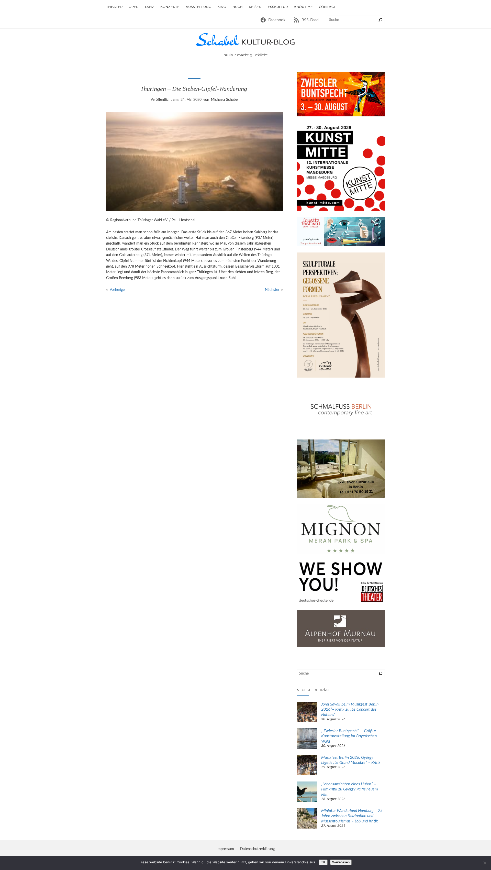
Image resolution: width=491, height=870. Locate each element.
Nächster (272, 290)
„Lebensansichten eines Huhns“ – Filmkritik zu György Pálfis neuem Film (349, 789)
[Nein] (484, 862)
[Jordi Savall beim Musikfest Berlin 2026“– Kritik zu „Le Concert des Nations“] (307, 713)
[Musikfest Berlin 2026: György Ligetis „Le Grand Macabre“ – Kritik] (307, 766)
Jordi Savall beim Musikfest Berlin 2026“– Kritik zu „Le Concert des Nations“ (349, 709)
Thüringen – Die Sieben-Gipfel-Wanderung (194, 88)
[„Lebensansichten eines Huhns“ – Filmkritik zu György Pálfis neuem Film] (307, 792)
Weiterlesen (341, 862)
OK (323, 862)
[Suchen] (380, 20)
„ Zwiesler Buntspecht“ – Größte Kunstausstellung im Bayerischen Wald (349, 736)
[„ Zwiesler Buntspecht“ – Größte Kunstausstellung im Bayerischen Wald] (307, 739)
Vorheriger (118, 290)
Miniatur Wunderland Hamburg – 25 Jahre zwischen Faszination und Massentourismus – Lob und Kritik (352, 816)
